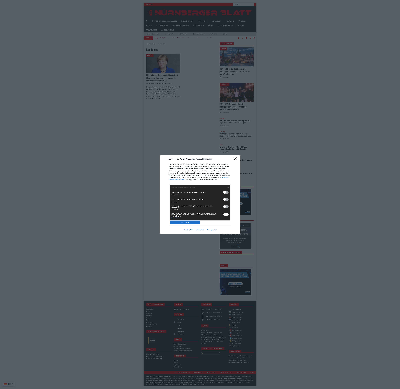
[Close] (236, 159)
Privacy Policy (211, 230)
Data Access (200, 230)
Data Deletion (188, 230)
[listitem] (200, 188)
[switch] (226, 192)
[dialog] (200, 194)
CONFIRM (185, 222)
